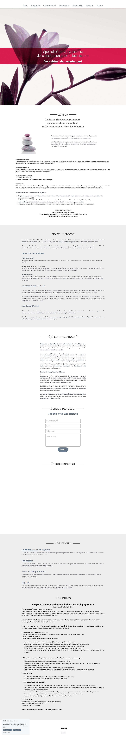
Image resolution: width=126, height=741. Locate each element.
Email (48, 426)
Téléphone (50, 431)
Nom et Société (52, 421)
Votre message (51, 436)
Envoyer (63, 449)
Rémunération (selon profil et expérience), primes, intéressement (41, 701)
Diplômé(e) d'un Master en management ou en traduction (41, 685)
